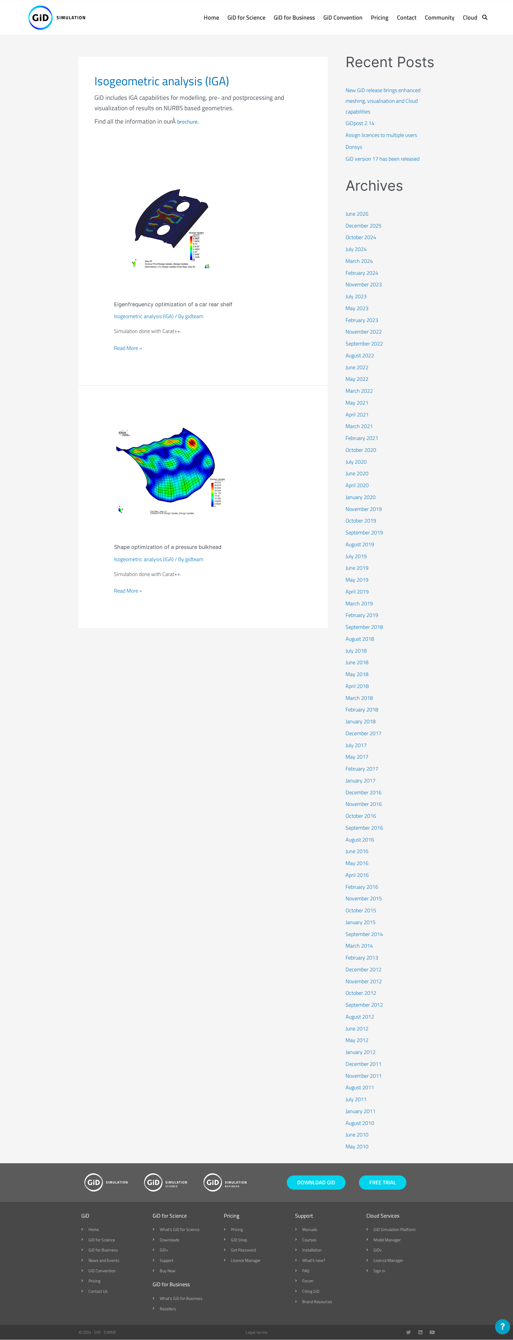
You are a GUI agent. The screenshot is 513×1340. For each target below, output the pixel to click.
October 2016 (361, 816)
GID (97, 1332)
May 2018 (357, 674)
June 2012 (357, 1029)
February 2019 (362, 615)
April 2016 (357, 875)
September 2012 (364, 1005)
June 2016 (357, 851)
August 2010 (360, 1123)
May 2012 (357, 1040)
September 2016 (364, 828)
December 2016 (363, 792)
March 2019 (359, 603)
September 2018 (364, 627)
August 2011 (360, 1087)
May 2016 (357, 863)
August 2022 (360, 355)
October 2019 (361, 521)
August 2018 (360, 639)
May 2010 (357, 1146)
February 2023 (362, 320)
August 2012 (360, 1017)
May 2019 (357, 580)
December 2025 (363, 226)
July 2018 (356, 651)
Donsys (354, 147)
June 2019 (357, 568)
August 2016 (360, 840)
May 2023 (357, 308)
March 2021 (359, 426)
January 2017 (361, 780)
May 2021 (357, 403)
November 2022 (364, 332)
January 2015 (361, 922)
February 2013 (362, 958)
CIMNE (110, 1332)
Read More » (128, 348)
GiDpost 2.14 (360, 123)
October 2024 (361, 237)
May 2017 (357, 757)
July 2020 (356, 462)
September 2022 (364, 344)
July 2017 (356, 745)
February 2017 (362, 769)
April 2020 (357, 485)
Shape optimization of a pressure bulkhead (167, 547)
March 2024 (359, 261)
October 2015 (361, 910)
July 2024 (356, 249)
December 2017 (363, 733)
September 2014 (364, 934)
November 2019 (364, 509)
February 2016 (362, 887)
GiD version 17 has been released (382, 159)
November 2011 (364, 1076)
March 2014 (359, 946)
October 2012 (361, 993)
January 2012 (361, 1052)
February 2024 (362, 273)
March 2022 (359, 391)
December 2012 (363, 969)
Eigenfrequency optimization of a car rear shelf (173, 304)
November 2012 (364, 981)
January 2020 (361, 497)
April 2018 (357, 686)
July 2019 (356, 556)
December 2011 (363, 1064)
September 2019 (364, 532)
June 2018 (357, 662)
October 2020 (361, 450)
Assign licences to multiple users (381, 135)
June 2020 (357, 473)
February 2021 (362, 438)
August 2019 (360, 544)
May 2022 (357, 379)
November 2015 (364, 898)
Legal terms (256, 1332)
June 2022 (357, 367)
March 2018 (359, 698)
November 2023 (364, 284)
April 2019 (357, 592)
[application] (502, 1328)
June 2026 (357, 214)
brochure (187, 122)
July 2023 (356, 296)
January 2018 (361, 721)
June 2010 (357, 1135)
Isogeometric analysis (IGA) (144, 316)
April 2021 (357, 415)
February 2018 (362, 709)
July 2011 (356, 1099)
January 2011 (361, 1111)
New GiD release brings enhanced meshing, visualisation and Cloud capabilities (383, 101)
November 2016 (364, 804)
